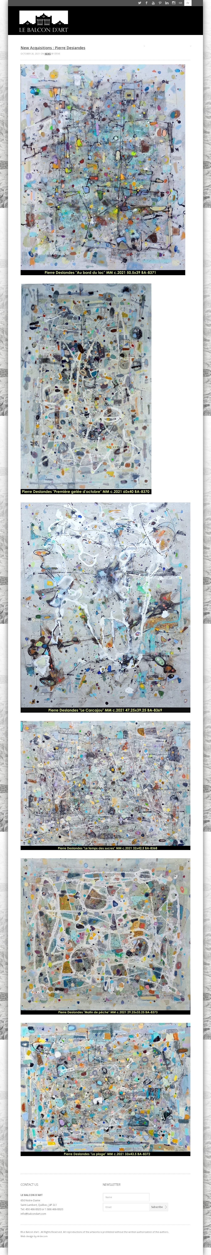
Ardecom (42, 1236)
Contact (181, 46)
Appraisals (96, 46)
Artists (57, 46)
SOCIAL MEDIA (159, 46)
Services (134, 46)
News (48, 53)
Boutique (116, 46)
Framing (77, 46)
